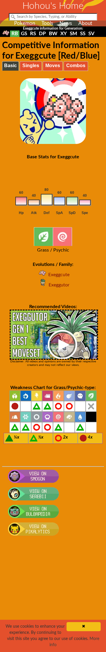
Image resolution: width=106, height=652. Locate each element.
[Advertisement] (53, 597)
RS (33, 33)
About (85, 23)
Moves (52, 65)
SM (73, 33)
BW (53, 33)
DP (42, 33)
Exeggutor (59, 285)
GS (24, 33)
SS (82, 33)
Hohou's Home (53, 6)
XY (63, 33)
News (65, 23)
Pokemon (24, 23)
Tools (47, 23)
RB (14, 33)
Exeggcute (58, 274)
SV (91, 33)
